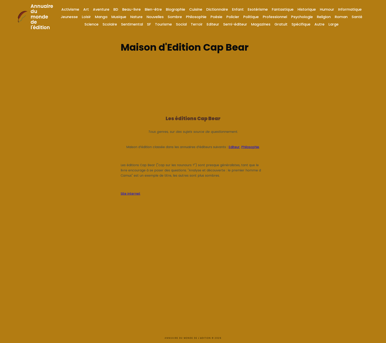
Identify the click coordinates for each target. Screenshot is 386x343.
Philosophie (196, 16)
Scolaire (110, 24)
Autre (319, 24)
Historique (307, 9)
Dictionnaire (217, 9)
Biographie (175, 9)
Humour (327, 9)
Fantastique (283, 9)
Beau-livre (131, 9)
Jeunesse (69, 16)
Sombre (175, 16)
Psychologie (302, 16)
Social (181, 24)
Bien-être (153, 9)
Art (86, 9)
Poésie (216, 16)
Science (91, 24)
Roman (341, 16)
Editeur (213, 24)
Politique (251, 16)
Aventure (101, 9)
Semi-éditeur (235, 24)
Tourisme (163, 24)
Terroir (197, 24)
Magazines (260, 24)
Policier (232, 16)
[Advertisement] (193, 83)
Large (334, 24)
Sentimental (132, 24)
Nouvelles (155, 16)
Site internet (130, 193)
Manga (101, 16)
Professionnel (275, 16)
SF (149, 24)
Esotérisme (258, 9)
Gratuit (280, 24)
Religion (324, 16)
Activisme (70, 9)
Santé (357, 16)
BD (115, 9)
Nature (136, 16)
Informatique (350, 9)
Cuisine (195, 9)
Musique (118, 16)
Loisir (86, 16)
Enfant (238, 9)
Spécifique (301, 24)
